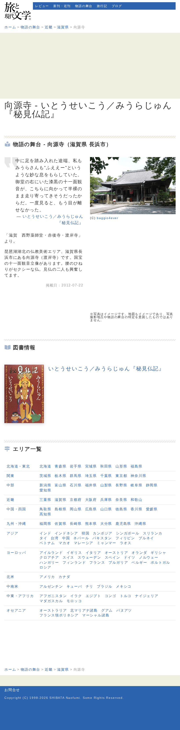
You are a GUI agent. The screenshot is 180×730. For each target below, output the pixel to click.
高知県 (45, 514)
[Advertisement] (90, 65)
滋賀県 (63, 27)
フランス (97, 562)
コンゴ (110, 596)
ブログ (117, 6)
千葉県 (106, 476)
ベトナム (47, 543)
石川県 (75, 485)
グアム (107, 610)
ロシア (45, 567)
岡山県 (75, 509)
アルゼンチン (51, 586)
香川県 (136, 509)
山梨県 (106, 485)
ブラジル (104, 586)
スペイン (112, 557)
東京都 (121, 476)
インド (45, 533)
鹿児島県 (123, 523)
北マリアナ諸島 (84, 610)
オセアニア (16, 610)
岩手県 (75, 466)
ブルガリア (118, 562)
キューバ (74, 586)
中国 (66, 538)
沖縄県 (140, 523)
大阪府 (91, 500)
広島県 (91, 509)
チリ (90, 586)
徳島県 (121, 509)
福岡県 (45, 523)
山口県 (106, 509)
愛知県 (45, 490)
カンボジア (102, 533)
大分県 (106, 523)
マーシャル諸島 (96, 615)
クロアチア (49, 557)
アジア (12, 533)
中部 (10, 485)
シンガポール (127, 533)
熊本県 (91, 523)
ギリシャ (158, 552)
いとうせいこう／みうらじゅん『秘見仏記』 (106, 368)
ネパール (81, 538)
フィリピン (125, 538)
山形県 (121, 466)
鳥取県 (45, 509)
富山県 (60, 485)
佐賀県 (60, 523)
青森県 (60, 466)
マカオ (64, 543)
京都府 (75, 500)
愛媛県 (152, 509)
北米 (10, 577)
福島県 (136, 466)
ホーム (10, 27)
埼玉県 (91, 476)
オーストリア (116, 552)
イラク (76, 596)
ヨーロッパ (16, 552)
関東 (10, 476)
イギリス (74, 552)
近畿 (49, 27)
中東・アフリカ (20, 596)
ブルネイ (146, 538)
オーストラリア (53, 610)
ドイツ (129, 557)
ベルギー (139, 562)
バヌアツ (124, 610)
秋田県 (106, 466)
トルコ (125, 596)
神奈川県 (138, 476)
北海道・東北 (18, 466)
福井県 (91, 485)
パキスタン (102, 538)
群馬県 (75, 476)
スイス (68, 557)
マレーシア (83, 543)
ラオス (125, 543)
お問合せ (12, 690)
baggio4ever (108, 218)
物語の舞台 (83, 6)
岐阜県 (136, 485)
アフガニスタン (53, 596)
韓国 (86, 533)
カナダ (64, 577)
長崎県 (75, 523)
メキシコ (123, 586)
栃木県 (60, 476)
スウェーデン (89, 557)
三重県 (45, 500)
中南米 (12, 586)
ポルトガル (160, 562)
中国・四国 (16, 509)
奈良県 (121, 500)
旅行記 (102, 6)
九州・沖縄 (16, 523)
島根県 (60, 509)
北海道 (45, 466)
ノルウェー (148, 557)
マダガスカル (51, 601)
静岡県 (152, 485)
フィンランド (74, 562)
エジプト (93, 596)
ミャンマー (106, 543)
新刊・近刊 (62, 6)
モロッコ (74, 601)
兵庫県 (106, 500)
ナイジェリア (146, 596)
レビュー (42, 6)
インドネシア (66, 533)
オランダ (139, 552)
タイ (43, 538)
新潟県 (45, 485)
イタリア (93, 552)
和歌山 (136, 500)
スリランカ (152, 533)
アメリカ (47, 577)
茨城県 (45, 476)
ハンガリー (49, 562)
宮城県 (91, 466)
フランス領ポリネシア (59, 615)
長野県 (121, 485)
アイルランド (51, 552)
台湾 (55, 538)
